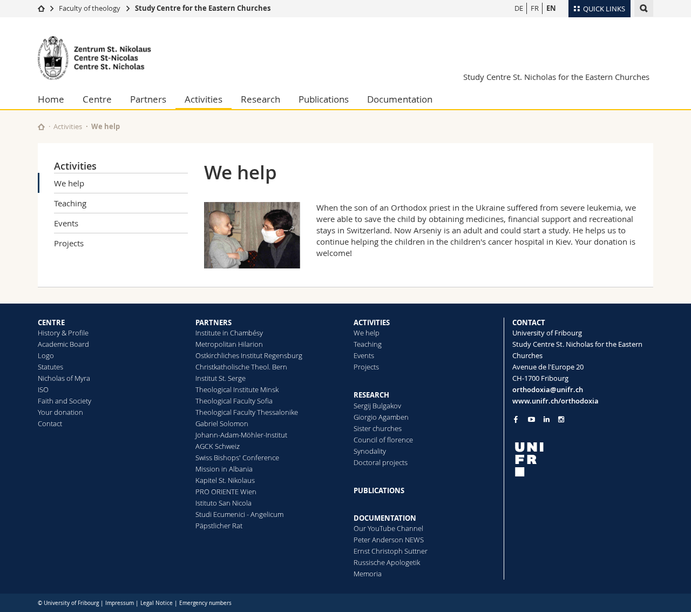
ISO (43, 389)
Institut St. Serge (220, 378)
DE (518, 8)
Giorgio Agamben (381, 417)
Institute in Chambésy (229, 333)
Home (51, 99)
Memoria (368, 574)
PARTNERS (213, 322)
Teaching (70, 203)
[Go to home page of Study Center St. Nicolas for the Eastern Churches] (102, 58)
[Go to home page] (41, 8)
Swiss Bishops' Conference (237, 457)
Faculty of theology (89, 8)
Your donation (60, 412)
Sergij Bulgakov (377, 406)
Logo (46, 355)
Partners (148, 99)
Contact (50, 423)
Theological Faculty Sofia (234, 401)
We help (69, 183)
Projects (69, 243)
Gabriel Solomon (221, 423)
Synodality (370, 451)
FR (535, 8)
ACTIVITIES (372, 322)
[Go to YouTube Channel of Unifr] (531, 419)
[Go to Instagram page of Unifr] (561, 419)
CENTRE (51, 322)
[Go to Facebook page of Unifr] (515, 419)
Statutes (50, 367)
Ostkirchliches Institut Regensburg (248, 355)
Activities (203, 99)
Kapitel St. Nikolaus (225, 480)
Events (66, 223)
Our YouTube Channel (388, 528)
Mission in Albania (224, 469)
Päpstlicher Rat (218, 525)
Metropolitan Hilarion (229, 344)
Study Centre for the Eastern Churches (202, 8)
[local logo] (583, 459)
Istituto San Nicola (223, 503)
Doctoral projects (381, 462)
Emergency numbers (205, 603)
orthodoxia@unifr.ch (547, 389)
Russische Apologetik (387, 562)
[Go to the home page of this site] (41, 126)
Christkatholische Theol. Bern (241, 367)
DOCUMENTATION (385, 518)
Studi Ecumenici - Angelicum (239, 514)
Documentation (399, 99)
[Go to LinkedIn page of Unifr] (547, 419)
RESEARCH (371, 395)
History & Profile (63, 333)
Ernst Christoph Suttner (391, 551)
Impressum (119, 603)
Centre (97, 99)
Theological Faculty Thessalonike (246, 412)
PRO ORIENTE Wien (225, 491)
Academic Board (63, 344)
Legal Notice (156, 603)
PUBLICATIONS (379, 490)
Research (260, 99)
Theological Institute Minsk (237, 389)
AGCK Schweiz (217, 446)
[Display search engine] (643, 8)
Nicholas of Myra (64, 378)
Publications (324, 99)
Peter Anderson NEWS (389, 539)
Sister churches (378, 428)
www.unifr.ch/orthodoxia (555, 401)
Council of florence (383, 440)
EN (551, 8)
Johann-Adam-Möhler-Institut (241, 435)
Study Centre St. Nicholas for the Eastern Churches (556, 76)
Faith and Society (64, 401)
